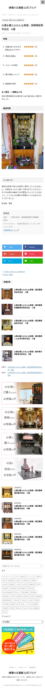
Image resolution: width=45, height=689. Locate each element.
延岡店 (11, 275)
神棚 (12, 608)
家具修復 (39, 596)
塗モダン (17, 592)
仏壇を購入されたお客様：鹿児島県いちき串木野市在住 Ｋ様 (28, 337)
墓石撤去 (33, 592)
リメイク (30, 576)
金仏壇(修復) (35, 608)
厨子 (38, 584)
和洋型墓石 (22, 588)
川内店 (30, 600)
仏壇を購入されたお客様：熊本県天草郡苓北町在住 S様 (28, 353)
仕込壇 (5, 584)
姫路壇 (19, 596)
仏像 (4, 580)
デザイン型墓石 (20, 576)
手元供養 (5, 604)
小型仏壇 (16, 600)
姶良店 (26, 596)
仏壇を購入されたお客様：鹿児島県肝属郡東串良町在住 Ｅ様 (28, 306)
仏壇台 (18, 580)
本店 (18, 604)
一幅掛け (38, 576)
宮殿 (32, 596)
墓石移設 (5, 596)
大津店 (13, 596)
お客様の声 (32, 667)
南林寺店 (32, 584)
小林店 (24, 600)
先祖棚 (11, 584)
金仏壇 (6, 275)
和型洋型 (13, 588)
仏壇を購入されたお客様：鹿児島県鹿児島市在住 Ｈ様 (28, 523)
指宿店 (13, 604)
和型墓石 (5, 588)
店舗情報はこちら (10, 230)
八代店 (18, 584)
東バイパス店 (27, 604)
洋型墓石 (5, 608)
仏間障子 (33, 580)
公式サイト (12, 667)
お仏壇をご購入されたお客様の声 (14, 272)
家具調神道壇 (7, 600)
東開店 (36, 604)
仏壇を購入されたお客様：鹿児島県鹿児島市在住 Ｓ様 (28, 492)
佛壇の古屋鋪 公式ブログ (22, 7)
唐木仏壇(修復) (7, 592)
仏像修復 (11, 580)
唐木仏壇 (31, 588)
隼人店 (5, 612)
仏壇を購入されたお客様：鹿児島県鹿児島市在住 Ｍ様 (28, 507)
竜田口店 (19, 608)
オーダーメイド (8, 576)
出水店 (25, 584)
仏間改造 (25, 580)
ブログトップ (22, 667)
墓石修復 (25, 592)
